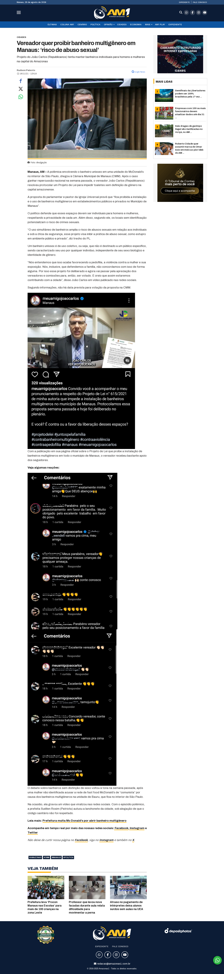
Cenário (82, 24)
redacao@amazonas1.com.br (113, 963)
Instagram (136, 828)
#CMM (46, 857)
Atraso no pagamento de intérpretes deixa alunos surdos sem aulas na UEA (126, 906)
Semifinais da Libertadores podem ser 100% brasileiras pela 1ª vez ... (190, 93)
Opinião (108, 24)
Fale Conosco (200, 2)
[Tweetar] (20, 89)
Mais (147, 24)
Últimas (52, 24)
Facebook (121, 828)
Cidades (121, 24)
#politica (68, 857)
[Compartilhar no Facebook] (20, 81)
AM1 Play (160, 24)
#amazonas (35, 857)
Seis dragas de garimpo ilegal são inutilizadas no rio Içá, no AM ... (189, 129)
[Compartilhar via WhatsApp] (20, 97)
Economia (135, 24)
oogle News (140, 71)
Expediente (184, 2)
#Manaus (56, 857)
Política (95, 24)
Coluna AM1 (67, 24)
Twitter (33, 832)
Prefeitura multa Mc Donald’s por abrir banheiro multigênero (84, 820)
